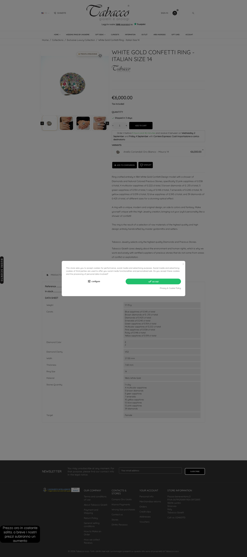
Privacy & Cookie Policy (170, 288)
